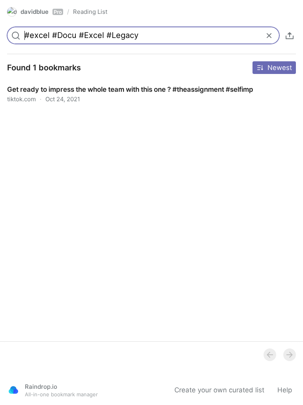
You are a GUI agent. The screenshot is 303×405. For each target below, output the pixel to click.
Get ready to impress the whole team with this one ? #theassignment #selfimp (124, 82)
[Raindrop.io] (13, 390)
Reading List (90, 11)
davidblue (41, 11)
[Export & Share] (289, 35)
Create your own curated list (219, 390)
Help (284, 390)
